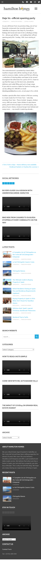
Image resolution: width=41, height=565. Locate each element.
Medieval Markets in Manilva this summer (23, 167)
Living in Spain (28, 21)
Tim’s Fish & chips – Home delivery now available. (20, 164)
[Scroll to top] (37, 562)
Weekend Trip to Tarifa (20, 317)
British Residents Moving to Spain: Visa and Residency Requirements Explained (24, 291)
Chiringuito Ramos (19, 271)
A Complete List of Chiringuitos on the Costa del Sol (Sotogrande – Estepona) (24, 254)
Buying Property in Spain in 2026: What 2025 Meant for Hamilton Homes (24, 300)
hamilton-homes (16, 21)
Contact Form (7, 549)
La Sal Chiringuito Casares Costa (23, 262)
